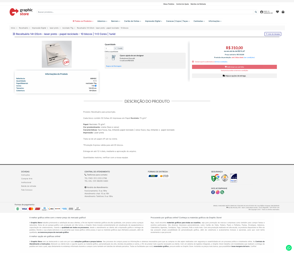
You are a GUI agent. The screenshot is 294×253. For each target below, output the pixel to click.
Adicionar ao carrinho (235, 67)
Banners (115, 21)
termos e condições (221, 62)
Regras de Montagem (113, 66)
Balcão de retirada (28, 186)
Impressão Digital (153, 21)
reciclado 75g (67, 28)
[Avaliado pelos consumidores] (233, 178)
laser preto (54, 28)
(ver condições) (249, 57)
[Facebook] (213, 192)
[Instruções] (222, 192)
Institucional (26, 182)
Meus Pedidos (168, 4)
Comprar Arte (26, 178)
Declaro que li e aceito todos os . (211, 62)
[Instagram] (217, 192)
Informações (214, 21)
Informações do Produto (56, 74)
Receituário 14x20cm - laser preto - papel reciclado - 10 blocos (102, 28)
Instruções (25, 175)
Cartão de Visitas (132, 21)
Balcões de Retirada (198, 4)
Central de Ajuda (182, 4)
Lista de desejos (273, 34)
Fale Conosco (26, 190)
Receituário (23, 28)
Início (13, 28)
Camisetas (198, 21)
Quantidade (110, 44)
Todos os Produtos (83, 21)
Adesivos (101, 21)
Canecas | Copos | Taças (177, 21)
